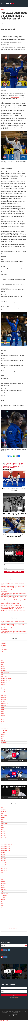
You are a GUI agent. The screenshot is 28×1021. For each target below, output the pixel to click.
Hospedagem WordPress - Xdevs (14, 1015)
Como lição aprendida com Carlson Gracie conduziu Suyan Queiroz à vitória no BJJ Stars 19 (13, 602)
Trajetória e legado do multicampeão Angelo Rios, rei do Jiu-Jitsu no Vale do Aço (13, 594)
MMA (2, 707)
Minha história (4, 703)
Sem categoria (4, 728)
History (3, 9)
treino (2, 736)
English (3, 666)
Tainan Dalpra (6, 467)
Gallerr (2, 674)
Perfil (2, 720)
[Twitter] (9, 950)
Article (2, 654)
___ (2, 641)
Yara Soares (12, 467)
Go (25, 945)
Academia (3, 643)
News (2, 711)
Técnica (3, 732)
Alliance (3, 652)
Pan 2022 (14, 466)
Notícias (3, 715)
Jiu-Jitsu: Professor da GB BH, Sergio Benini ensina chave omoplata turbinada (14, 535)
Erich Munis (14, 463)
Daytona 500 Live (4, 1020)
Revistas (3, 724)
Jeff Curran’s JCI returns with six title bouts (11, 605)
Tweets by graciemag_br (13, 928)
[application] (14, 755)
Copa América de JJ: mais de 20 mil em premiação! (13, 600)
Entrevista (3, 670)
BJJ (2, 660)
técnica (3, 734)
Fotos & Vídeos (5, 672)
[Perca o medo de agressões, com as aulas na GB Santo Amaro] (14, 479)
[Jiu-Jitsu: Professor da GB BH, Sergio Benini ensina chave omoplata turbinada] (14, 525)
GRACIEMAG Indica (5, 680)
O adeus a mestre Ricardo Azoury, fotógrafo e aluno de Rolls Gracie (14, 514)
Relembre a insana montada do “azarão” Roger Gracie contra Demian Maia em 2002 (14, 597)
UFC (2, 738)
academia (3, 645)
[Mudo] (22, 760)
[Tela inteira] (24, 760)
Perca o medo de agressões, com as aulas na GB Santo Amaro (14, 489)
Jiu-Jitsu (21, 465)
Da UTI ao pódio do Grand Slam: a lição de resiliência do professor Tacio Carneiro (13, 611)
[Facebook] (6, 950)
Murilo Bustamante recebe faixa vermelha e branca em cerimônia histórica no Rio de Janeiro (13, 608)
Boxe (2, 662)
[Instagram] (4, 950)
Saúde (2, 726)
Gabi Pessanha (14, 465)
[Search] (26, 3)
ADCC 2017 (4, 649)
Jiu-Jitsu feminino (7, 466)
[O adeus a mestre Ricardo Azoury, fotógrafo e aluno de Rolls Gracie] (14, 502)
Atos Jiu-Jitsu (4, 658)
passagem (3, 717)
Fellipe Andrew (15, 97)
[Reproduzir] (3, 760)
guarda (3, 687)
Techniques (4, 730)
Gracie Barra (4, 676)
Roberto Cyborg (21, 466)
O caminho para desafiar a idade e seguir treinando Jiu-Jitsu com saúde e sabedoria (13, 587)
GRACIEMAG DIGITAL (6, 678)
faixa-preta (20, 463)
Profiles (3, 722)
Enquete (3, 668)
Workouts (3, 742)
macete (3, 701)
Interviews (3, 693)
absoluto (9, 463)
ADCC (2, 647)
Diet (2, 664)
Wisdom (3, 740)
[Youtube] (2, 950)
